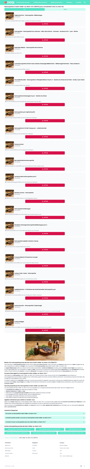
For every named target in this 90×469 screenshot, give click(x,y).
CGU (61, 450)
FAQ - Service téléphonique (66, 456)
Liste (24, 9)
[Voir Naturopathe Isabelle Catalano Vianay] (45, 244)
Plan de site (35, 453)
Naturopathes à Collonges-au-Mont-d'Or (44, 433)
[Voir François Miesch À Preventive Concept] (45, 260)
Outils (33, 448)
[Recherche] (84, 2)
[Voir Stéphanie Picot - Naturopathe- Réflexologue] (45, 19)
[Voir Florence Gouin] (45, 148)
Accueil (7, 437)
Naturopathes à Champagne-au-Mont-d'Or (19, 429)
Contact (34, 450)
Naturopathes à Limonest (75, 429)
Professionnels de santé (22, 2)
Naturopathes (14, 437)
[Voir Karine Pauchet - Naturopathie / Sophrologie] (45, 309)
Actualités (78, 2)
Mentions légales (63, 445)
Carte (65, 9)
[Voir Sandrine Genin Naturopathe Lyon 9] (45, 180)
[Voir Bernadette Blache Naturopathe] (45, 164)
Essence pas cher (9, 448)
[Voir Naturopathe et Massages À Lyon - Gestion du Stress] (45, 99)
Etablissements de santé (40, 2)
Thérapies (69, 2)
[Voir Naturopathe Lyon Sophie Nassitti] (45, 115)
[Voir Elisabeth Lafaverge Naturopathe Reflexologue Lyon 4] (45, 228)
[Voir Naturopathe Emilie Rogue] (45, 212)
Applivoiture (7, 445)
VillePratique (8, 450)
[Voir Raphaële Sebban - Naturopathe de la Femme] (45, 51)
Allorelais (7, 456)
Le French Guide (8, 453)
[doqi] (9, 2)
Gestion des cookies (64, 448)
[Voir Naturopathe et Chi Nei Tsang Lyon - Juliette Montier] (45, 131)
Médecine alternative (56, 2)
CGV (61, 453)
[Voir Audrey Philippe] (45, 325)
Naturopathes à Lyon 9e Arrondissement (17, 433)
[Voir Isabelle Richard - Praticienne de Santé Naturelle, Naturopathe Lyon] (45, 293)
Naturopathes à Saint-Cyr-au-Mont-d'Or (50, 429)
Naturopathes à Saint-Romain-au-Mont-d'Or (71, 433)
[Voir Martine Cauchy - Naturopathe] (45, 196)
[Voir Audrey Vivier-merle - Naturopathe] (45, 277)
